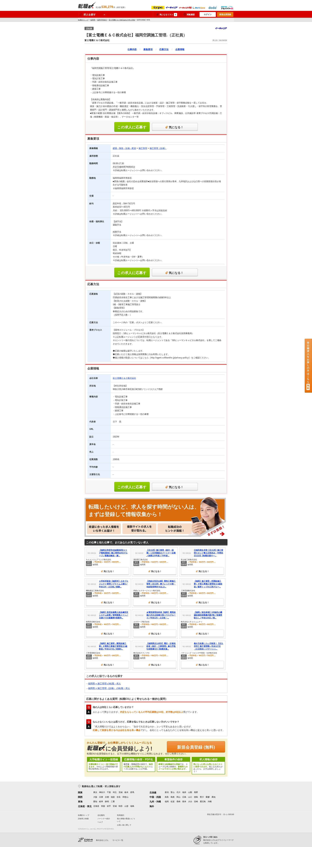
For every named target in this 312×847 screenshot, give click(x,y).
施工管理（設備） (158, 148)
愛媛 (208, 797)
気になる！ (176, 127)
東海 (80, 801)
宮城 (115, 806)
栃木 (126, 792)
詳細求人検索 (83, 819)
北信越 (153, 792)
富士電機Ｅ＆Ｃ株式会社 (124, 378)
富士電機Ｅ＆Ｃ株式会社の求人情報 (122, 20)
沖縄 (210, 801)
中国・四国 (155, 797)
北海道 (96, 806)
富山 (173, 792)
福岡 (167, 801)
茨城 (121, 792)
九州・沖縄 (155, 801)
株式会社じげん (102, 840)
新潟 (167, 792)
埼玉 (115, 792)
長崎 (178, 801)
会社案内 (101, 815)
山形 (126, 806)
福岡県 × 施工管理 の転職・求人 (104, 683)
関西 (80, 797)
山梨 (190, 792)
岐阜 (101, 801)
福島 (132, 806)
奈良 (119, 797)
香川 (202, 797)
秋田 (121, 806)
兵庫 (101, 797)
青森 (103, 806)
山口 (190, 797)
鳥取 (167, 797)
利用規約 (120, 815)
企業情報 (179, 49)
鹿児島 (203, 801)
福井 (184, 792)
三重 (113, 801)
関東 (80, 792)
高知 (213, 797)
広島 (184, 797)
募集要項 (148, 49)
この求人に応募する (132, 128)
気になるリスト (168, 14)
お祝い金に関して (124, 825)
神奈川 (102, 792)
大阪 (95, 797)
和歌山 (125, 797)
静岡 (107, 801)
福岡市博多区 (102, 20)
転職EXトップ (83, 20)
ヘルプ (100, 822)
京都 (107, 797)
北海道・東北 (85, 806)
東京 (95, 792)
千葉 (109, 792)
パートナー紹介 (104, 819)
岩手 (109, 806)
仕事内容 (132, 49)
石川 (178, 792)
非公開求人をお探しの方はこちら (308, 365)
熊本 (184, 801)
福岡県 (92, 20)
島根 (173, 797)
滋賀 (113, 797)
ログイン (208, 14)
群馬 (132, 792)
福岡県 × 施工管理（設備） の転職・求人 (109, 688)
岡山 (178, 797)
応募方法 (164, 49)
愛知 (95, 801)
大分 (190, 801)
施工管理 (143, 148)
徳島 (196, 797)
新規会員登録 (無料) (196, 747)
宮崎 (196, 801)
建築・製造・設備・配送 (124, 148)
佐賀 (173, 801)
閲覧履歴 (191, 14)
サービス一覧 (117, 840)
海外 (152, 806)
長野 (196, 792)
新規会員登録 (225, 14)
